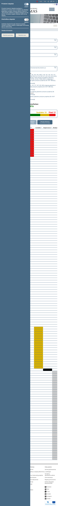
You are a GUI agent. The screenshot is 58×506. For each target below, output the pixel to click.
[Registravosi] (51, 127)
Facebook (49, 486)
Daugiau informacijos (7, 30)
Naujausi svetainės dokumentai (30, 479)
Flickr (48, 489)
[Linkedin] (45, 498)
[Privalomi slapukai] (26, 4)
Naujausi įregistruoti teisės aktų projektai (33, 475)
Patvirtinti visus (22, 35)
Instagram (49, 496)
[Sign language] (55, 4)
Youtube (49, 494)
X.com (48, 491)
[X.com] (45, 491)
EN (53, 1)
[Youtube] (45, 494)
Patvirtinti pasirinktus (8, 35)
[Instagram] (45, 496)
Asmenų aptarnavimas (50, 469)
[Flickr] (45, 489)
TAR (45, 1)
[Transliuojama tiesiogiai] (37, 2)
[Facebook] (45, 486)
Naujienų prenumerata (50, 479)
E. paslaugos (48, 471)
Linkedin (49, 498)
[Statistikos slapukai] (26, 19)
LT (51, 1)
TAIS (40, 1)
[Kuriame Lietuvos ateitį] (50, 504)
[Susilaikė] (41, 127)
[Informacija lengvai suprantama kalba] (56, 4)
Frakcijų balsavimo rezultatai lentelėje (45, 122)
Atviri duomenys (49, 477)
